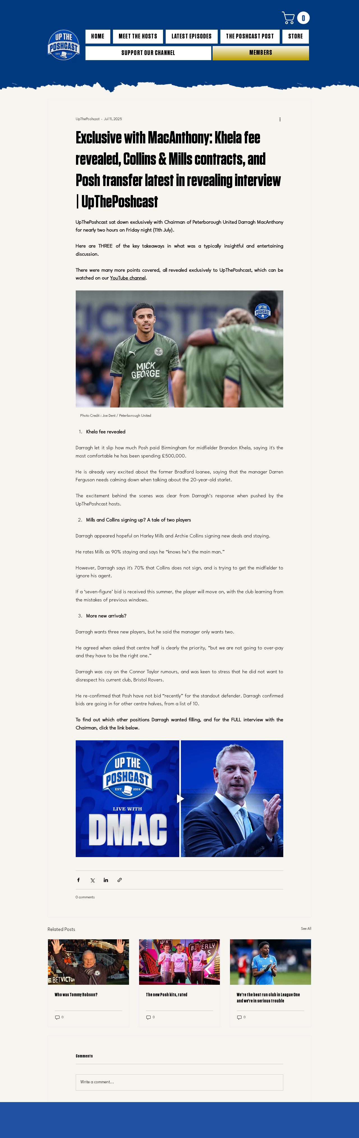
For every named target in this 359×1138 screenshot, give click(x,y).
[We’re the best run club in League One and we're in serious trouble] (270, 962)
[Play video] (179, 798)
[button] (297, 18)
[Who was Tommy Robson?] (88, 962)
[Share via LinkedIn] (106, 880)
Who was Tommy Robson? (76, 994)
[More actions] (280, 119)
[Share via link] (119, 880)
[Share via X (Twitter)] (92, 880)
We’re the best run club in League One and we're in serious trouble (268, 998)
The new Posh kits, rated (166, 994)
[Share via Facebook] (78, 880)
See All (306, 929)
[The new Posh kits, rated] (179, 962)
